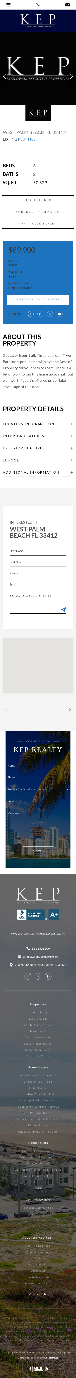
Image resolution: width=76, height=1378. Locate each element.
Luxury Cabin (38, 1018)
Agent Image (51, 1357)
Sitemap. (61, 1352)
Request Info (38, 200)
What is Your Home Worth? (38, 1157)
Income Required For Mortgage (38, 1119)
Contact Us (38, 1270)
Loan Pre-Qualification (38, 1113)
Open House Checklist (38, 1176)
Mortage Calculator (38, 299)
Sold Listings (38, 1182)
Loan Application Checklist (38, 1100)
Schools (38, 1220)
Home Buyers (38, 1067)
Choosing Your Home (38, 1081)
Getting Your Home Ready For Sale (38, 1169)
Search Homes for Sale (38, 1025)
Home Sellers (38, 1142)
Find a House (38, 1088)
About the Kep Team (38, 1237)
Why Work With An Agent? (38, 1075)
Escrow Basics (38, 1125)
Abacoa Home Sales (38, 1283)
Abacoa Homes (38, 1214)
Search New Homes (38, 1037)
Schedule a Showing (38, 211)
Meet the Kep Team (38, 1245)
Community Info (38, 1199)
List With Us (38, 1188)
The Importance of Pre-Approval (38, 1106)
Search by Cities (38, 1056)
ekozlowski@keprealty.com (40, 956)
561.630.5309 (41, 948)
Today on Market (38, 1163)
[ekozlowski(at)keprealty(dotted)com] (67, 5)
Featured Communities (38, 1207)
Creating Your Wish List (38, 1094)
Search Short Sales (38, 1050)
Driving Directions (38, 1277)
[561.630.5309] (38, 5)
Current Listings (38, 1012)
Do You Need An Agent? (38, 1151)
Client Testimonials (38, 1252)
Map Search (38, 1031)
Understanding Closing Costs (38, 1131)
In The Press (38, 1258)
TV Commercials (38, 1264)
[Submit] (63, 610)
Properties (38, 1004)
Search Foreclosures (38, 1043)
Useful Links (38, 1226)
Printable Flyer (38, 223)
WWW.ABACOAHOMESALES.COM (38, 933)
